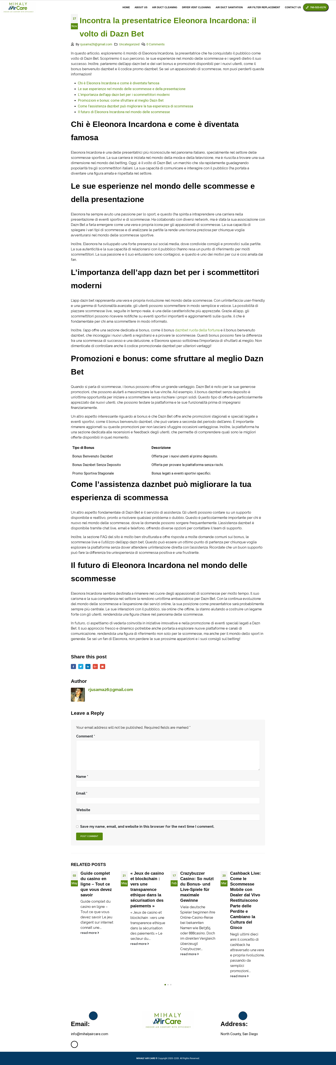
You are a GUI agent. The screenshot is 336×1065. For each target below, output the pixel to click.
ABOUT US (141, 7)
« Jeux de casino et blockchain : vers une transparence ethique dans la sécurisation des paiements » (147, 889)
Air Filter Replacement (263, 7)
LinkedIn (87, 666)
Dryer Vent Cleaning (196, 7)
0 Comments (155, 44)
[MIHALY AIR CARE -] (18, 7)
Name (82, 776)
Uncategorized (129, 44)
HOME (126, 7)
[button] (165, 984)
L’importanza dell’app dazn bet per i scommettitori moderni (124, 95)
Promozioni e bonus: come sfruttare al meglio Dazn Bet (121, 100)
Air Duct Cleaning (164, 7)
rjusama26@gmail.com (96, 44)
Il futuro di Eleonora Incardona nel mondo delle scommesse (124, 112)
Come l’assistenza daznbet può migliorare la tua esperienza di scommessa (135, 106)
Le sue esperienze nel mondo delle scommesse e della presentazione (132, 89)
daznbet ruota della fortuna (197, 330)
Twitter (80, 666)
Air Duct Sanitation (229, 7)
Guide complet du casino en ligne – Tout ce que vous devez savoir (96, 884)
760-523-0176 (318, 7)
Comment (85, 736)
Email (102, 666)
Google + (95, 666)
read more (88, 933)
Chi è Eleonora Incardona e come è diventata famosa (118, 83)
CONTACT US (293, 7)
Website (83, 810)
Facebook (73, 666)
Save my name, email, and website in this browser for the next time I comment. (147, 826)
